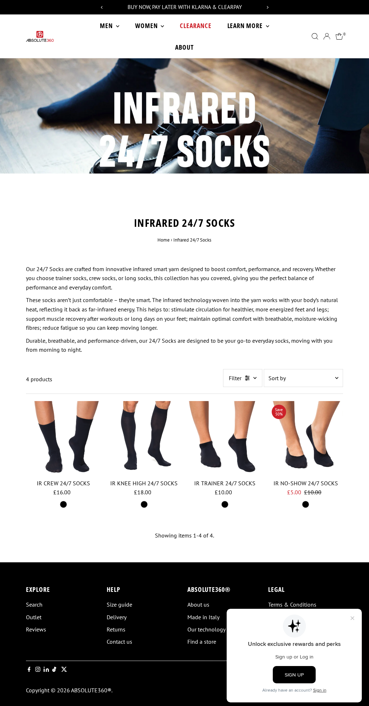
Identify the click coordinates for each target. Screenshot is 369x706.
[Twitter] (64, 669)
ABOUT (184, 47)
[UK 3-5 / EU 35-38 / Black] (63, 504)
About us (198, 604)
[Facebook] (29, 669)
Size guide (119, 604)
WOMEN (147, 25)
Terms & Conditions (292, 604)
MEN (107, 25)
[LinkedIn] (47, 669)
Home (163, 240)
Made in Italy (203, 617)
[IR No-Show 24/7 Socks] (305, 438)
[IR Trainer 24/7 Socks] (224, 438)
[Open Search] (315, 36)
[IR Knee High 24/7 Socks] (144, 438)
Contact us (119, 641)
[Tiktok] (54, 669)
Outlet (33, 617)
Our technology (206, 629)
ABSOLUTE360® (91, 690)
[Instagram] (38, 669)
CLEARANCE (195, 25)
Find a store (201, 641)
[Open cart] (339, 36)
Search (34, 604)
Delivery (116, 617)
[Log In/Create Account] (327, 36)
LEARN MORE (245, 25)
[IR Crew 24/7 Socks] (63, 438)
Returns (116, 629)
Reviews (36, 629)
